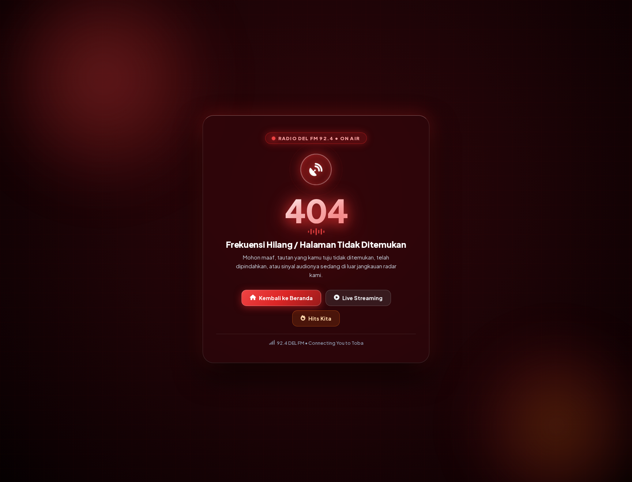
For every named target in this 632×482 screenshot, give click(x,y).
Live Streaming (362, 299)
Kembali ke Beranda (286, 299)
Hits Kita (319, 320)
